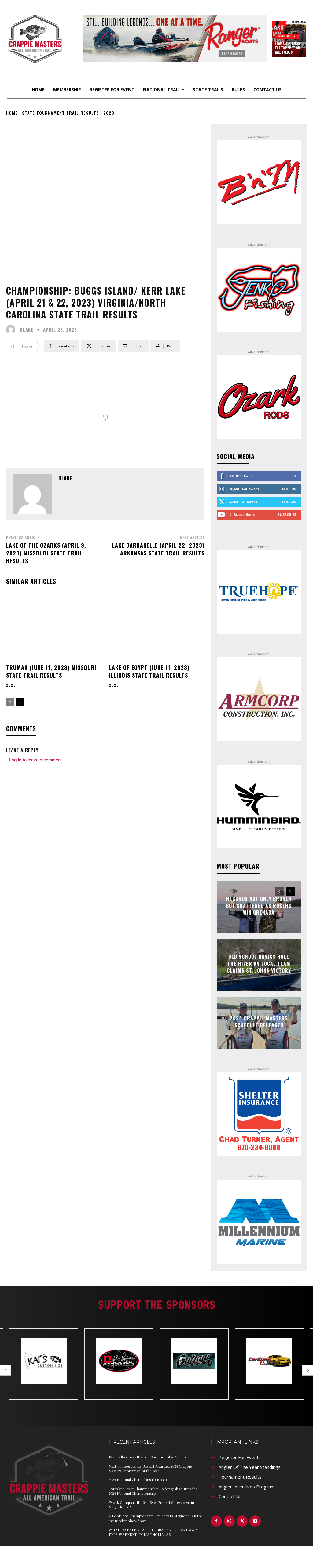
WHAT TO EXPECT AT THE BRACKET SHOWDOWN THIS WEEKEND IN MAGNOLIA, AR (153, 1532)
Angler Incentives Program (247, 1486)
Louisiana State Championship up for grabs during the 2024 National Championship (153, 1491)
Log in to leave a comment (35, 759)
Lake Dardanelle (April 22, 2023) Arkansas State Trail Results (158, 549)
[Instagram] (229, 1520)
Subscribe (287, 514)
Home (12, 113)
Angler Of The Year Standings (250, 1467)
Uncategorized (288, 36)
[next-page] (20, 702)
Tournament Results (240, 1477)
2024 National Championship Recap (138, 1479)
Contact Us (230, 1496)
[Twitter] (242, 1520)
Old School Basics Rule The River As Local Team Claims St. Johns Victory (259, 963)
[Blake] (12, 329)
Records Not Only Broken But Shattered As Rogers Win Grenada (259, 905)
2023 (108, 113)
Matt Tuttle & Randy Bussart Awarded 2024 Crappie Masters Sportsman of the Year (150, 1468)
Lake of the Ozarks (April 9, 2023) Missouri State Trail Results (46, 552)
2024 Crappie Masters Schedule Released (259, 1022)
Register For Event (239, 1457)
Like (292, 476)
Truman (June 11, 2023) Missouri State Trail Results (51, 671)
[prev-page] (10, 702)
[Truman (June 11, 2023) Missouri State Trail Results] (54, 629)
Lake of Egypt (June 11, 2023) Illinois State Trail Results (149, 671)
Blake (26, 329)
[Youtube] (254, 1520)
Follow (289, 489)
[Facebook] (216, 1520)
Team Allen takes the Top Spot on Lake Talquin (287, 48)
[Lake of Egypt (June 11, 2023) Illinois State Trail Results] (157, 629)
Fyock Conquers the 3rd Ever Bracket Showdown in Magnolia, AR (151, 1504)
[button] (5, 1370)
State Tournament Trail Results (60, 113)
